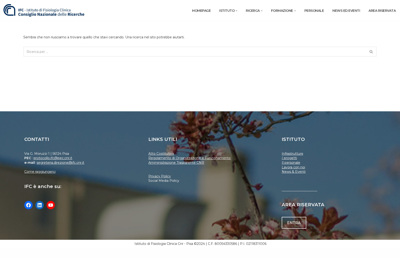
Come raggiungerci (40, 172)
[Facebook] (28, 205)
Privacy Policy (159, 176)
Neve (7, 253)
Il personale (291, 163)
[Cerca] (371, 52)
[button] (236, 11)
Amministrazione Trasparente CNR (176, 163)
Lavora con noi (293, 167)
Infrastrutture (292, 154)
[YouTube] (51, 205)
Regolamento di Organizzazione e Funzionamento (189, 158)
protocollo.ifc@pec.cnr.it (53, 158)
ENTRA (294, 223)
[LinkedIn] (39, 205)
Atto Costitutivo (161, 154)
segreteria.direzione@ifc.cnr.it (60, 163)
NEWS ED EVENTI (346, 11)
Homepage (201, 11)
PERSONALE (314, 11)
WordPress (45, 253)
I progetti (289, 158)
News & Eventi (294, 172)
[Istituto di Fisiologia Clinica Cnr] (43, 10)
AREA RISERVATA (382, 11)
